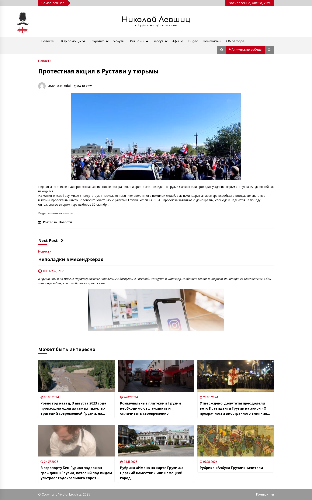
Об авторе (235, 41)
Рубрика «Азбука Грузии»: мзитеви (231, 467)
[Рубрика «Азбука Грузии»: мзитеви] (235, 440)
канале (67, 213)
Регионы (137, 41)
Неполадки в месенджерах (70, 259)
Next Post (48, 240)
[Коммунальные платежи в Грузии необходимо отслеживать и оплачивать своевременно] (156, 376)
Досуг (158, 41)
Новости (48, 41)
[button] (221, 50)
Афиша (177, 41)
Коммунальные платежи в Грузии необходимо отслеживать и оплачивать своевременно (151, 408)
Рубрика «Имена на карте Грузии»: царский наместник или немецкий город (151, 472)
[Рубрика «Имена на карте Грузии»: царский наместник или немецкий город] (156, 440)
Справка (97, 41)
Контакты (212, 41)
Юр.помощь (71, 41)
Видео (193, 41)
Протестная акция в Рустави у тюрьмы (98, 71)
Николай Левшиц (156, 19)
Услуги (118, 41)
